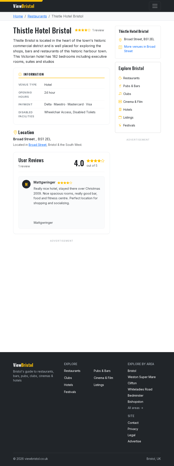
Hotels (127, 109)
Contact (133, 422)
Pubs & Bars (131, 86)
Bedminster (135, 395)
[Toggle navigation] (155, 6)
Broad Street (37, 144)
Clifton (132, 383)
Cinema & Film (133, 101)
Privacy (133, 429)
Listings (128, 117)
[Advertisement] (61, 287)
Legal (131, 435)
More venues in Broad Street (139, 49)
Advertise (134, 441)
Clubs (127, 94)
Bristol (132, 371)
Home (18, 16)
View (23, 6)
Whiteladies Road (140, 389)
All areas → (135, 408)
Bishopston (135, 401)
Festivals (129, 125)
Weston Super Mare (142, 377)
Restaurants (37, 16)
